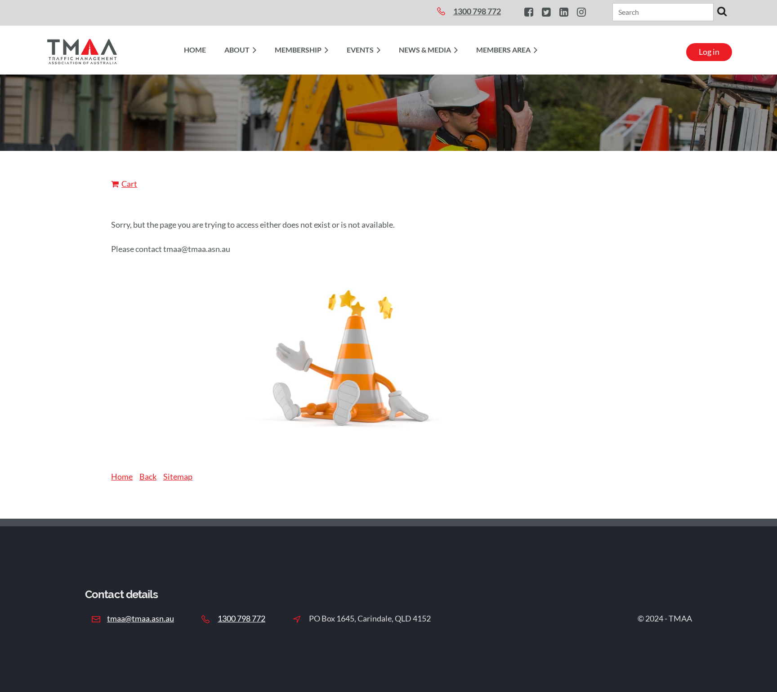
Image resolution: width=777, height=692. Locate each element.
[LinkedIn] (563, 12)
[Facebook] (528, 12)
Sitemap (177, 476)
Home (122, 476)
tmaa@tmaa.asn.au (140, 618)
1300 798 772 (241, 618)
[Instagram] (581, 12)
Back (147, 476)
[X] (546, 12)
